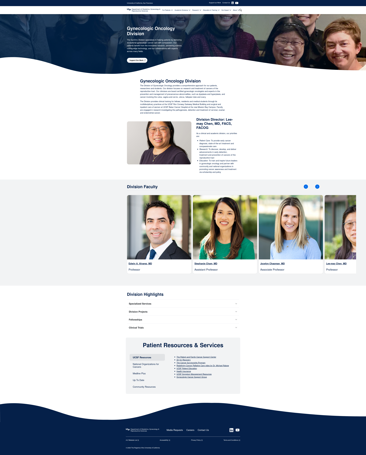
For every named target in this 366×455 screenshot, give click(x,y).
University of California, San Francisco (140, 3)
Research (195, 10)
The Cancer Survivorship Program (191, 362)
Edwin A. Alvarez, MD (140, 263)
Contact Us (226, 3)
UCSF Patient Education (187, 368)
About (235, 10)
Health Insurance (184, 371)
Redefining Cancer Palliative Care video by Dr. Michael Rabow (203, 365)
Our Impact (225, 10)
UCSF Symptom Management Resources (194, 374)
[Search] (240, 10)
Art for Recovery (184, 359)
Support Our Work (136, 60)
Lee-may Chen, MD (336, 263)
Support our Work (215, 3)
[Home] (143, 10)
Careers (190, 430)
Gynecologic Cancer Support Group (192, 377)
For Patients (166, 10)
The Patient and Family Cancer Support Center (196, 356)
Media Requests (175, 430)
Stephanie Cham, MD (205, 263)
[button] (306, 187)
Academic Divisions (181, 10)
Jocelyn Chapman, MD (272, 263)
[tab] (147, 357)
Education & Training (210, 10)
